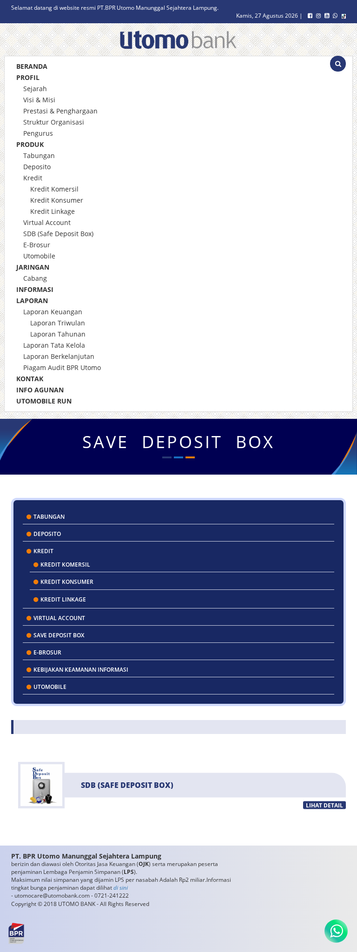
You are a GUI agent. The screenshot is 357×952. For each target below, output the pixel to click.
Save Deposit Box (58, 635)
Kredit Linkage (52, 211)
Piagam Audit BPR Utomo (62, 367)
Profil (28, 77)
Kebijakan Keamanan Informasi (80, 670)
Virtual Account (47, 222)
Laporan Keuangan (52, 311)
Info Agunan (40, 389)
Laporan (32, 300)
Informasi (34, 289)
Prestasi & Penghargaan (60, 110)
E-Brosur (36, 244)
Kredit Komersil (54, 189)
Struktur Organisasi (53, 122)
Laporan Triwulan (57, 322)
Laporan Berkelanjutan (58, 356)
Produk (30, 144)
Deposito (37, 166)
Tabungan (39, 155)
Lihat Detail (324, 805)
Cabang (35, 278)
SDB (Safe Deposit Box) (58, 233)
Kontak (29, 378)
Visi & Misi (39, 99)
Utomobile (39, 255)
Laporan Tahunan (58, 334)
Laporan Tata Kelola (54, 345)
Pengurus (38, 133)
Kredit (32, 177)
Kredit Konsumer (56, 200)
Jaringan (32, 267)
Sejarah (35, 88)
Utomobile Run (44, 401)
